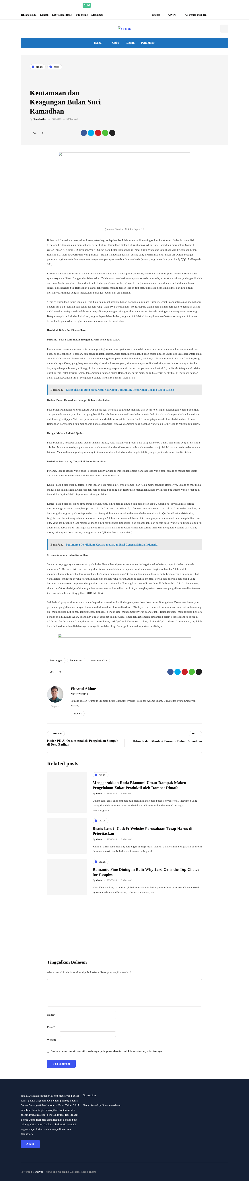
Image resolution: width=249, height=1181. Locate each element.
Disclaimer (97, 14)
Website (51, 1039)
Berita (98, 42)
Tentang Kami (28, 14)
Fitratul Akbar (39, 119)
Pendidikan (148, 42)
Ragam (130, 42)
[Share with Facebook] (84, 133)
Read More (159, 5)
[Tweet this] (91, 133)
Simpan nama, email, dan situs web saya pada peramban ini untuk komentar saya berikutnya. (107, 1051)
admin (99, 793)
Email (51, 1027)
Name (51, 1014)
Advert (172, 14)
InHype (39, 1171)
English (156, 14)
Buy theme (82, 14)
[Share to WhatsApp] (105, 133)
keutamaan (76, 660)
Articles (78, 713)
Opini (115, 42)
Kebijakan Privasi (62, 14)
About (30, 1144)
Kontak (44, 14)
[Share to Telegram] (112, 133)
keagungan (56, 660)
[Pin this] (98, 133)
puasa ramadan (98, 660)
